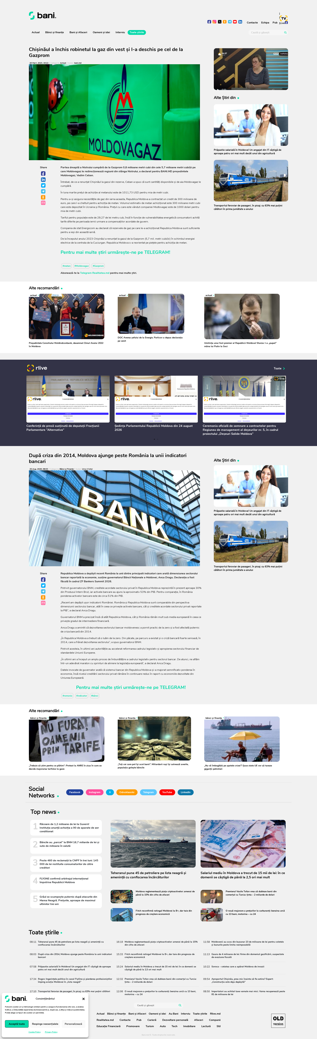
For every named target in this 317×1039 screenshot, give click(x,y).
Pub (275, 22)
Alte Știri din (225, 97)
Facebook (43, 173)
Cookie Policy (35, 1032)
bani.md (77, 63)
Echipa (265, 22)
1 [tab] (154, 439)
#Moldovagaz (81, 265)
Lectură (206, 1026)
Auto (163, 1026)
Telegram (43, 191)
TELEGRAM (156, 252)
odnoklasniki (225, 22)
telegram (230, 22)
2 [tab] (157, 439)
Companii (215, 1020)
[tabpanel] (68, 404)
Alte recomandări (44, 287)
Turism (150, 1026)
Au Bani (173, 1014)
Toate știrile (137, 32)
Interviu (120, 32)
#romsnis (67, 695)
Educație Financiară (109, 1026)
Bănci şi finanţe (54, 32)
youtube (235, 22)
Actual (36, 32)
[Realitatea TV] (283, 18)
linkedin (240, 22)
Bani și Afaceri (78, 32)
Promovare (133, 1026)
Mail (43, 203)
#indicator (81, 695)
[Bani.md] (278, 1021)
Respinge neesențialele (45, 1024)
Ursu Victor (87, 469)
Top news (43, 812)
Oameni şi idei (101, 32)
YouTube (167, 792)
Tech (174, 1026)
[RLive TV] (37, 368)
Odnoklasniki (43, 197)
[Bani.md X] (220, 22)
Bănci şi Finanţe (67, 469)
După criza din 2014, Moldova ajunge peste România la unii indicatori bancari (108, 459)
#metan (66, 265)
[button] (83, 998)
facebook (209, 22)
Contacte (252, 22)
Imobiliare (189, 1026)
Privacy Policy (51, 1032)
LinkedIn (43, 179)
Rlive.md (215, 1014)
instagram (214, 22)
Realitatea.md (105, 1020)
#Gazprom (98, 265)
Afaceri (198, 1020)
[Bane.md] (92, 16)
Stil (219, 1026)
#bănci (94, 695)
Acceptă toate (17, 1024)
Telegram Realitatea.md (94, 273)
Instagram (94, 792)
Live (282, 23)
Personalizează (73, 1024)
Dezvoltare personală (175, 1020)
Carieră (151, 1020)
